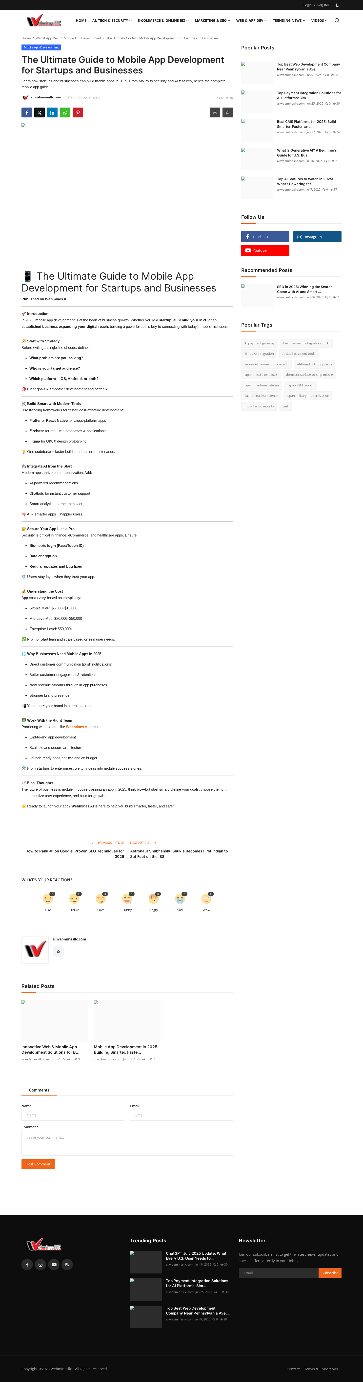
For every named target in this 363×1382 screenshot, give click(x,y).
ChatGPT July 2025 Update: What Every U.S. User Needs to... (196, 1256)
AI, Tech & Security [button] (110, 20)
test (285, 406)
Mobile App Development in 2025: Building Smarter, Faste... (126, 1049)
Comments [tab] (39, 1090)
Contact (293, 1368)
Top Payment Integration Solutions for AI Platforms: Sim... (309, 95)
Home (81, 20)
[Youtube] (54, 1264)
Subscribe (330, 1273)
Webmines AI (77, 727)
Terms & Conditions (321, 1368)
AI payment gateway (259, 343)
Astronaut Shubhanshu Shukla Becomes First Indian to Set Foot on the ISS (179, 854)
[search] (337, 20)
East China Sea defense (261, 396)
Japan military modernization (308, 396)
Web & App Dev (47, 38)
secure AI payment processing (266, 364)
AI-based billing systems (314, 364)
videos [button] (317, 20)
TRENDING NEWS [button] (287, 20)
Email (134, 1106)
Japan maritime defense (261, 385)
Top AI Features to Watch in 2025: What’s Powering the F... (305, 181)
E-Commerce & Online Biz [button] (161, 20)
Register (323, 5)
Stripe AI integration (259, 354)
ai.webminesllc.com (69, 939)
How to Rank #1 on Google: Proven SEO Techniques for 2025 (74, 854)
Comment (29, 1127)
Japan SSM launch (301, 385)
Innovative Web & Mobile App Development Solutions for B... (50, 1049)
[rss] (67, 1264)
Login (307, 5)
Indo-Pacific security (259, 406)
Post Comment (38, 1164)
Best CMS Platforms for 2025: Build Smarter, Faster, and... (306, 124)
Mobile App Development (82, 38)
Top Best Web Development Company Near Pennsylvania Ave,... (308, 66)
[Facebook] (27, 1264)
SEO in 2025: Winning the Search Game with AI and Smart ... (305, 289)
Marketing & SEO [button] (211, 20)
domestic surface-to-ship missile (309, 375)
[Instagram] (40, 1264)
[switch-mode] (338, 5)
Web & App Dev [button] (249, 20)
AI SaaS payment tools (298, 354)
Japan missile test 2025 (260, 375)
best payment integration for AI (306, 343)
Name (26, 1106)
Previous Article (110, 843)
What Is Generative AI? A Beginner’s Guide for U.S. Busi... (307, 152)
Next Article (140, 843)
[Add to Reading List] (227, 112)
